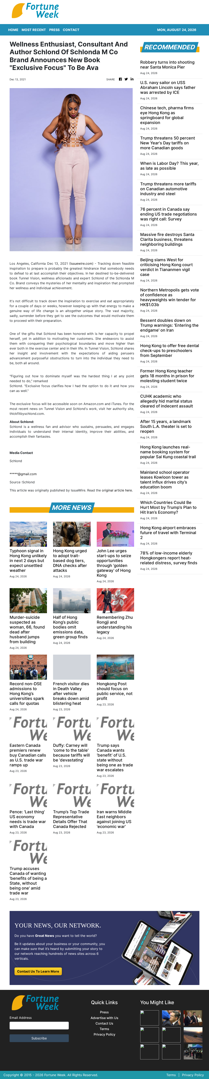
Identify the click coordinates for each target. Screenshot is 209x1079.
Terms (104, 1029)
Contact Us (104, 1023)
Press (104, 1012)
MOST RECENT (34, 30)
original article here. (117, 490)
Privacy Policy (104, 1034)
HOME (13, 30)
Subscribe (39, 1038)
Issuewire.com (81, 263)
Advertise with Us (104, 1018)
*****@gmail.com (23, 474)
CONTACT (71, 30)
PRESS (54, 30)
